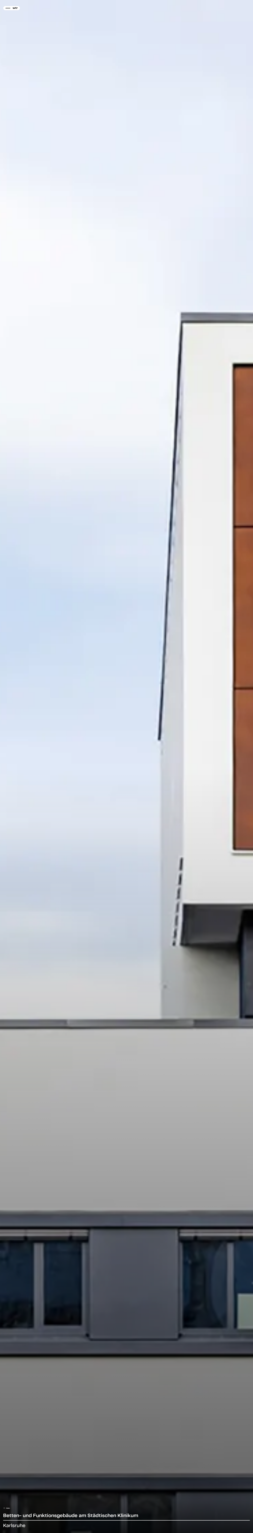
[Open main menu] (7, 8)
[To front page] (15, 8)
